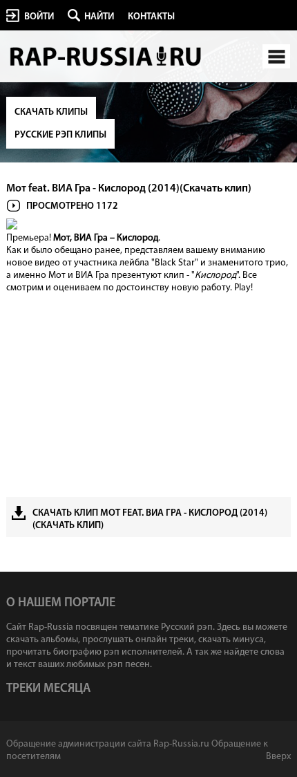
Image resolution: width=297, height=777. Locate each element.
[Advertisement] (148, 393)
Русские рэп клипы (60, 135)
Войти (39, 17)
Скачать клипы (51, 112)
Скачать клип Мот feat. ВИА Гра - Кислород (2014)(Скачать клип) (149, 519)
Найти (99, 17)
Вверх (278, 756)
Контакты (151, 17)
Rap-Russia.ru (106, 56)
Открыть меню (276, 56)
